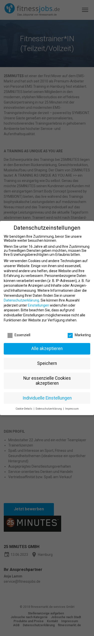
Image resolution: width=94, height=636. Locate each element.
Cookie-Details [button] (24, 408)
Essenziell (22, 335)
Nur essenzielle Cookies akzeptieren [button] (47, 381)
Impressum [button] (72, 408)
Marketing (83, 335)
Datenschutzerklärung (21, 300)
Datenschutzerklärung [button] (49, 408)
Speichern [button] (47, 363)
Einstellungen (38, 305)
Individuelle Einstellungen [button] (47, 398)
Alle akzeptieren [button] (47, 348)
